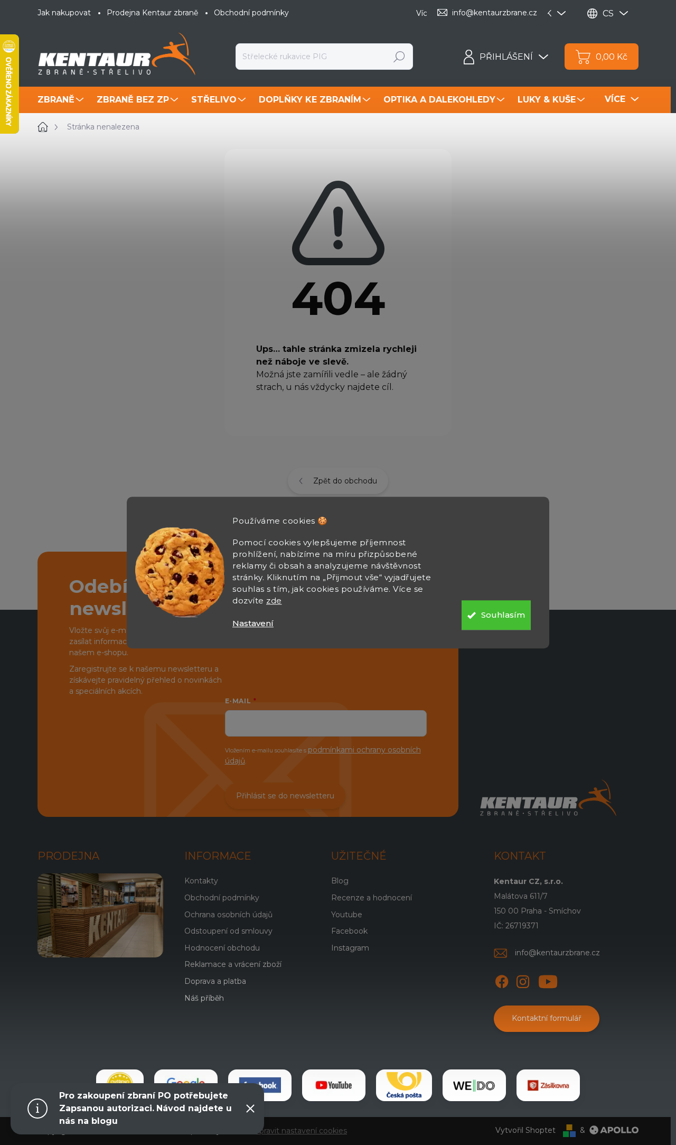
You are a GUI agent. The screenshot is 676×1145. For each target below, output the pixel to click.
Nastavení (253, 623)
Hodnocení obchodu (222, 948)
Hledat (399, 56)
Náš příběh (204, 998)
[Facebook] (502, 980)
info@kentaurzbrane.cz (557, 952)
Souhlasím (503, 615)
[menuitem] (61, 100)
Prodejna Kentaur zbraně (152, 12)
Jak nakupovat (64, 12)
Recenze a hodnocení (371, 897)
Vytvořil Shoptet (525, 1130)
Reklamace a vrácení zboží (232, 964)
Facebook (349, 931)
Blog (340, 881)
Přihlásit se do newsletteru (285, 795)
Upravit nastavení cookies (300, 1130)
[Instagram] (523, 980)
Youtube (346, 914)
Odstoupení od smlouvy (228, 931)
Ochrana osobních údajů (228, 914)
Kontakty (201, 881)
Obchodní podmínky (251, 12)
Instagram (350, 948)
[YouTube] (548, 980)
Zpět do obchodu (345, 481)
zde (274, 600)
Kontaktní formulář (546, 1018)
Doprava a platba (215, 981)
